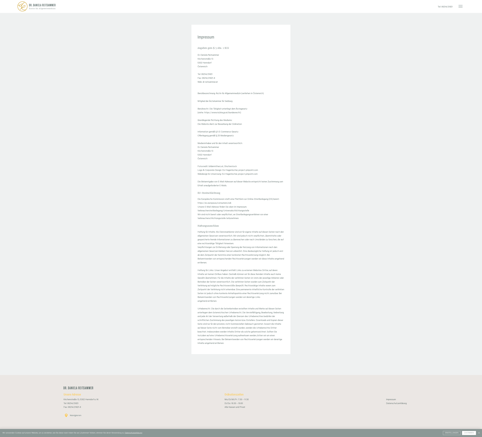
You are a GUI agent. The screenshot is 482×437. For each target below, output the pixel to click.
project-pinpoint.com (248, 170)
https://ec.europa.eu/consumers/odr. (214, 203)
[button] (461, 6)
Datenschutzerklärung (396, 404)
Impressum (391, 400)
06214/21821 (447, 7)
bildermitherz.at (216, 167)
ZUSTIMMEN (469, 433)
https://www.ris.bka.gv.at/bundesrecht (222, 113)
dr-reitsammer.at (210, 82)
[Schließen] (478, 433)
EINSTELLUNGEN (451, 433)
